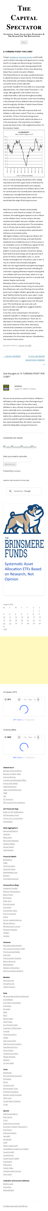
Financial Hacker (10, 1133)
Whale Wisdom (9, 1057)
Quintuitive (7, 1161)
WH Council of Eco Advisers (14, 802)
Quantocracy (8, 1155)
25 (10, 623)
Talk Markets (8, 850)
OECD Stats (7, 1022)
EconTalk (6, 955)
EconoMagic (8, 999)
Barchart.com (8, 980)
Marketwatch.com (10, 872)
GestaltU (6, 1136)
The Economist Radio (11, 952)
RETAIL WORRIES (12, 356)
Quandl (6, 1031)
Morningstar (8, 1018)
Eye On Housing (9, 914)
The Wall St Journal (10, 879)
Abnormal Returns (10, 831)
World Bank (8, 821)
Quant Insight (8, 1152)
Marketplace (8, 964)
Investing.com (8, 983)
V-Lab (5, 1104)
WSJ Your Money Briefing (13, 971)
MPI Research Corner (11, 926)
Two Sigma (7, 1174)
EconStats (7, 1006)
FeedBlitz (17, 471)
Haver (5, 917)
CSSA (5, 1120)
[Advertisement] (24, 660)
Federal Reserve (10, 786)
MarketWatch (8, 1190)
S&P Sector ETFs (9, 1041)
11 (10, 617)
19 (16, 620)
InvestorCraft (8, 1085)
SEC (4, 796)
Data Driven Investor (11, 1123)
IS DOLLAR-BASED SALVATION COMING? (35, 360)
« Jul (5, 629)
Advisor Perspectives (11, 891)
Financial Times (9, 869)
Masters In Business (11, 968)
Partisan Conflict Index (12, 1028)
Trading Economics (10, 1053)
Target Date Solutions (12, 1101)
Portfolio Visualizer (11, 1091)
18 (10, 620)
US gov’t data (8, 1063)
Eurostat (6, 1009)
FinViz (5, 1082)
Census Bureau (9, 777)
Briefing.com (8, 1184)
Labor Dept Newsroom (12, 790)
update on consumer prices (21, 57)
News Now (7, 837)
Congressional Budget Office (14, 780)
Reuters (6, 875)
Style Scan (7, 1098)
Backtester (7, 1072)
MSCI (5, 1015)
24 (4, 623)
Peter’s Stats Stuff (10, 1146)
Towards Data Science (12, 1171)
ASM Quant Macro (10, 1114)
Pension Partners (10, 929)
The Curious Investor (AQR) (14, 948)
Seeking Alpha (9, 844)
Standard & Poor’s (10, 1047)
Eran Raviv (7, 1130)
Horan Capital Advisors (12, 920)
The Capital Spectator (24, 17)
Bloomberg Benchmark (12, 945)
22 (34, 620)
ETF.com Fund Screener (12, 1076)
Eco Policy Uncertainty (12, 1003)
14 (28, 617)
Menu (24, 42)
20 (22, 620)
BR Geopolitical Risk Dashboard (16, 996)
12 (16, 617)
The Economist (9, 866)
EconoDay (7, 1187)
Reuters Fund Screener (12, 1095)
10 (4, 617)
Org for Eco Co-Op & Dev (13, 818)
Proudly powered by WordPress (15, 1206)
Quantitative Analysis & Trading (16, 1149)
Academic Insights (10, 888)
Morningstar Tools (10, 1088)
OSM (5, 1142)
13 (22, 617)
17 (4, 620)
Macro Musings (9, 961)
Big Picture (7, 898)
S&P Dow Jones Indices (12, 1044)
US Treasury (8, 799)
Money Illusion (9, 923)
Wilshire (6, 1060)
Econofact (7, 907)
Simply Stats (8, 1168)
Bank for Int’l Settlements (13, 812)
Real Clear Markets (11, 840)
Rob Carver (7, 1117)
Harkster (6, 834)
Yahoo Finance (9, 987)
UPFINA (6, 933)
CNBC (5, 863)
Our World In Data (10, 1025)
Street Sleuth (8, 847)
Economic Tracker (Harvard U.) (15, 1126)
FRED (5, 1012)
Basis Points (8, 894)
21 (28, 620)
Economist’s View (10, 910)
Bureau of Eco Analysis (12, 771)
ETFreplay (7, 1079)
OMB (5, 793)
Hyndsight (7, 1139)
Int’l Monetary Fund (11, 815)
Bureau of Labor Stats (12, 774)
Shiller (5, 1037)
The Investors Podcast (12, 958)
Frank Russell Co (10, 1034)
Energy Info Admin (10, 783)
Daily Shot (7, 901)
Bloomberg (7, 859)
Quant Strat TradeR (11, 1158)
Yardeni (6, 936)
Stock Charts (8, 1050)
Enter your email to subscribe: (15, 456)
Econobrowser (9, 904)
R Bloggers (7, 1165)
